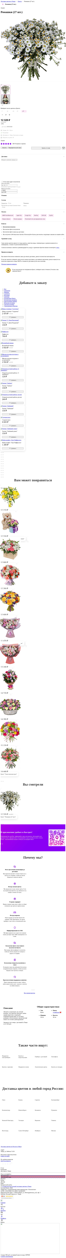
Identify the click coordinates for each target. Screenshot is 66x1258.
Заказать (4, 147)
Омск (3, 1100)
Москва (53, 1130)
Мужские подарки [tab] (9, 303)
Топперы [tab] (6, 296)
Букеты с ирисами (7, 1067)
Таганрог (21, 1120)
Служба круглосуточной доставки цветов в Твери (16, 1186)
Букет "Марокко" (6, 589)
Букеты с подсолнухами (22, 1056)
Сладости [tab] (7, 293)
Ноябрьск (37, 1130)
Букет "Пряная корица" (7, 615)
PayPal (51, 215)
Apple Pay (19, 215)
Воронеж (37, 1120)
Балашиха (38, 1110)
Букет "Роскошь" (6, 668)
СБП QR (44, 215)
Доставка (7, 126)
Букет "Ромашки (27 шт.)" (8, 805)
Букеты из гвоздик (56, 1067)
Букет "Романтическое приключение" (12, 642)
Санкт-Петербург (23, 1130)
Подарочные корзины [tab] (10, 300)
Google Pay (28, 215)
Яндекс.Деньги (6, 219)
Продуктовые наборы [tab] (10, 301)
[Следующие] (3, 452)
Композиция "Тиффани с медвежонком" (12, 537)
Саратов (37, 1100)
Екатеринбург (55, 1100)
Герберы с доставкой (41, 1056)
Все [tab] (5, 289)
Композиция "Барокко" (7, 720)
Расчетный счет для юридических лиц (35, 219)
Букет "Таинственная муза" (9, 772)
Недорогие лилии (23, 1067)
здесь (57, 247)
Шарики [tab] (6, 292)
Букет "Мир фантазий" (7, 746)
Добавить (13, 317)
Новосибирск (22, 1110)
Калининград (6, 1110)
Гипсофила (54, 1056)
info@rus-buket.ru (6, 1161)
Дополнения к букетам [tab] (10, 306)
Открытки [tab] (7, 290)
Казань (20, 1100)
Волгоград (5, 1130)
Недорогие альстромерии (6, 1056)
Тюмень (53, 1120)
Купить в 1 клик (46, 148)
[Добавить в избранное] (63, 148)
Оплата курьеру (18, 219)
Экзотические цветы (41, 1067)
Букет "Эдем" (5, 694)
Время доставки (5, 188)
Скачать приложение (7, 1256)
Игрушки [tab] (7, 295)
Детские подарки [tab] (9, 304)
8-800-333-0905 (5, 1156)
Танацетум (4, 203)
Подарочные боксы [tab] (9, 298)
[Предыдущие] (1, 84)
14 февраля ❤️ (57, 1012)
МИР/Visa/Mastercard (7, 215)
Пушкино (54, 1110)
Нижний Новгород (7, 1120)
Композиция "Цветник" (8, 563)
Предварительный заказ (15, 147)
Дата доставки (5, 183)
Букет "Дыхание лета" (7, 500)
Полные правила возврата (9, 264)
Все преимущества (29, 993)
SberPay (36, 215)
